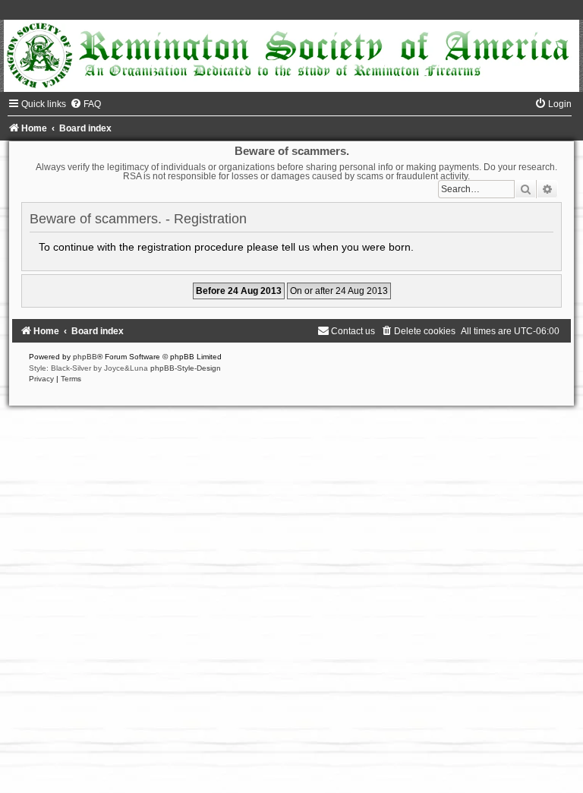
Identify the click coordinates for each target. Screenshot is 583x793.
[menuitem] (85, 104)
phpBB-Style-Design (185, 368)
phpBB (85, 356)
